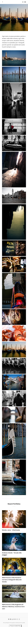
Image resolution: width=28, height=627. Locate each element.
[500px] (19, 619)
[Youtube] (12, 619)
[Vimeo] (14, 619)
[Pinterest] (15, 619)
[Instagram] (17, 619)
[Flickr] (10, 619)
